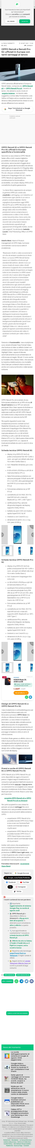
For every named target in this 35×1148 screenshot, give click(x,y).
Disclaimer (15, 1140)
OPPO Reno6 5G (9, 975)
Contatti (26, 1145)
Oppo (5, 45)
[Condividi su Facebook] (32, 981)
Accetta (25, 21)
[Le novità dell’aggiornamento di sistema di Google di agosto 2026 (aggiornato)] (7, 1056)
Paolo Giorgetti (8, 43)
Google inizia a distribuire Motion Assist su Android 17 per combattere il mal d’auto (20, 1067)
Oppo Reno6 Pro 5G (23, 975)
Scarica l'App (18, 1145)
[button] (7, 550)
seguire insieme (8, 93)
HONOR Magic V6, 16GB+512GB (20, 680)
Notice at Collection (24, 1142)
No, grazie (10, 21)
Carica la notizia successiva (17, 1013)
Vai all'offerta (20, 693)
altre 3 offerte (15, 925)
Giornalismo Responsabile (22, 1144)
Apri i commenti (7, 981)
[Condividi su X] (26, 981)
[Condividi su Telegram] (30, 697)
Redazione (6, 1140)
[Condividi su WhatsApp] (26, 697)
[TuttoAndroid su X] (10, 887)
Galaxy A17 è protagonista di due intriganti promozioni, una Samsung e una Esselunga (20, 1113)
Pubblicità (9, 1145)
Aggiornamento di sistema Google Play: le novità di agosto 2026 (20, 908)
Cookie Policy (8, 1144)
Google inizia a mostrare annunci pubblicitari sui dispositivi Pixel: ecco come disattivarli (20, 1102)
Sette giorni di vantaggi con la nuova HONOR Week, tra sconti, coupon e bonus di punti (20, 1079)
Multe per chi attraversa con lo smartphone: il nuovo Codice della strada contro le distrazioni (20, 1090)
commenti (29, 45)
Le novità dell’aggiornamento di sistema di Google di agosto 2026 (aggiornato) (20, 1056)
